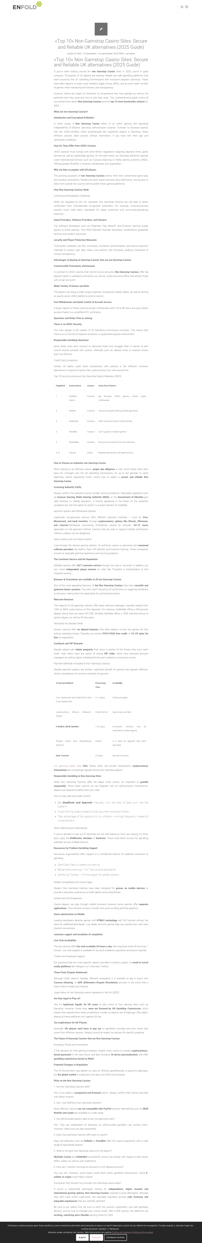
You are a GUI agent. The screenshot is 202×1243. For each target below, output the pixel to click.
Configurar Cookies (115, 1237)
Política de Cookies (121, 1232)
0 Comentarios (90, 54)
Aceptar (82, 1237)
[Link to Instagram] (186, 7)
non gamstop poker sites (68, 766)
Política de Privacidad (142, 1232)
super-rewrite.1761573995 (112, 54)
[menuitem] (161, 7)
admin (132, 54)
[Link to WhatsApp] (182, 7)
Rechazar (96, 1237)
